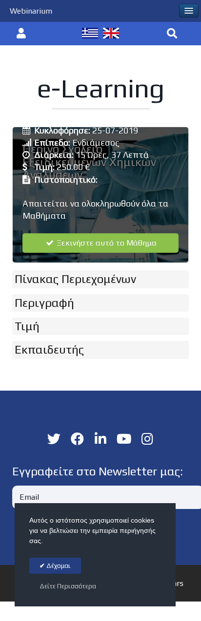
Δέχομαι (58, 565)
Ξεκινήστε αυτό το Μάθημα (106, 242)
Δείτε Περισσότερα (68, 586)
